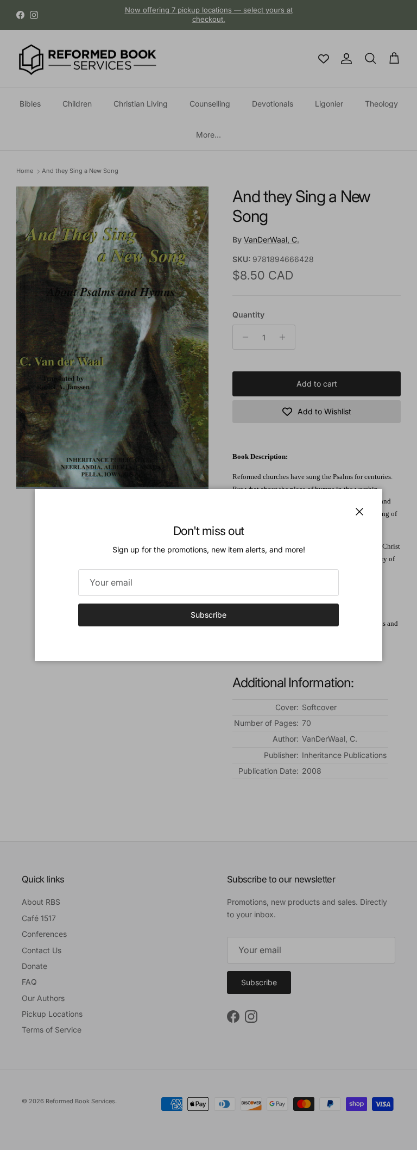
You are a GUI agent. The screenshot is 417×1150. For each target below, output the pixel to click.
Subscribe (208, 614)
